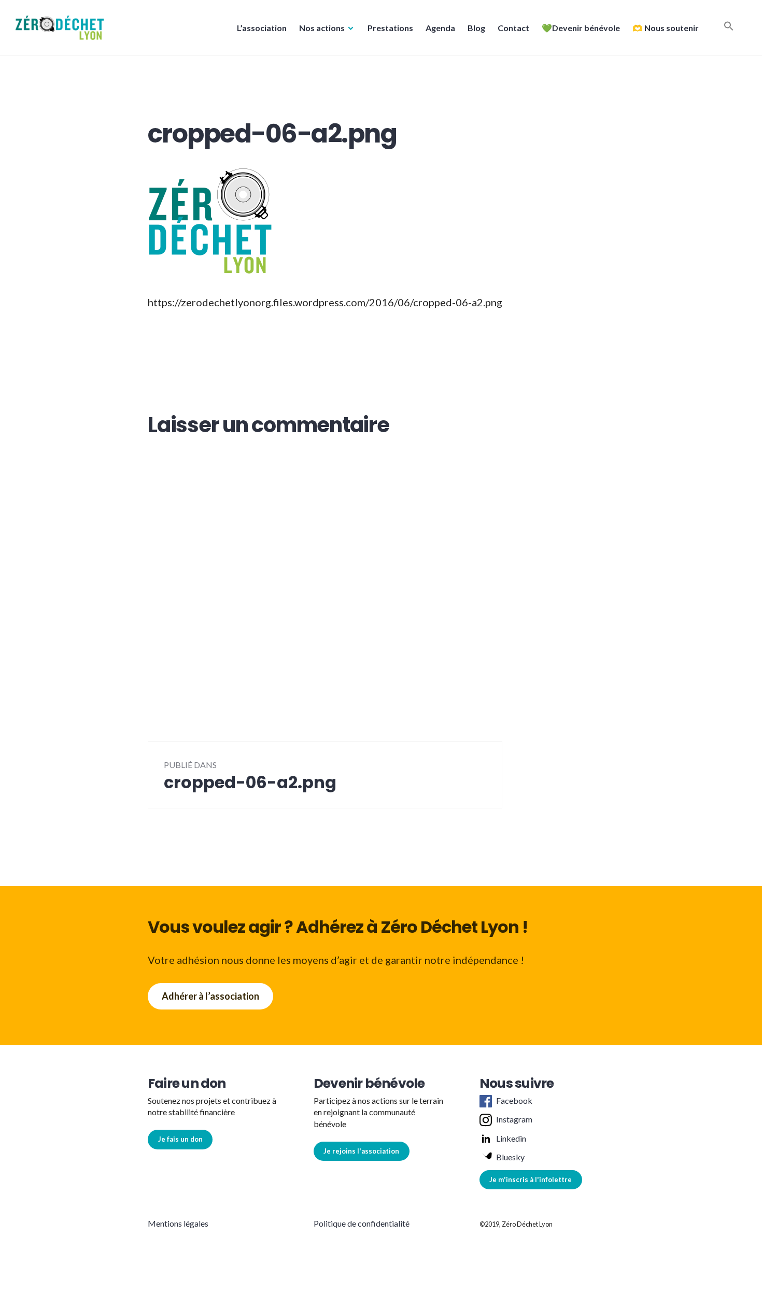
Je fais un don (180, 1139)
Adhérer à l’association (210, 996)
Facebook (514, 1100)
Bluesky (510, 1157)
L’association (262, 28)
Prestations (390, 28)
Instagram (514, 1119)
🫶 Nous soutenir (665, 28)
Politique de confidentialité (362, 1223)
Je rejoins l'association (361, 1151)
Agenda (440, 28)
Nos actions (322, 28)
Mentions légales (178, 1223)
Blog (476, 28)
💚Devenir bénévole (581, 28)
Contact (513, 28)
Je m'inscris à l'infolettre (530, 1179)
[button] (60, 28)
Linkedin (511, 1138)
